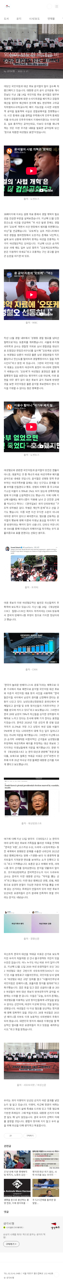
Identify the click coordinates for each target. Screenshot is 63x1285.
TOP (56, 1274)
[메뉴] (56, 6)
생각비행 (8, 1223)
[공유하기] (15, 1135)
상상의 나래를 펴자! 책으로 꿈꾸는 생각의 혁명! (24, 1236)
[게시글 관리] (19, 1135)
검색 (49, 6)
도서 (6, 18)
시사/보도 (34, 18)
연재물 (51, 18)
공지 (18, 18)
